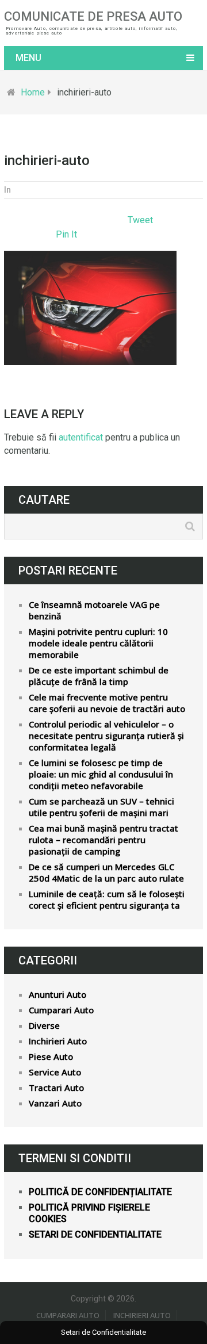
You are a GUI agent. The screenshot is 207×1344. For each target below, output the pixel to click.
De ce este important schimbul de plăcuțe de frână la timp (98, 675)
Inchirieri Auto (58, 1041)
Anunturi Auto (57, 994)
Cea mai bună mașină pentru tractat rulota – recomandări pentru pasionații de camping (103, 839)
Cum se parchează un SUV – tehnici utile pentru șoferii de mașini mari (101, 806)
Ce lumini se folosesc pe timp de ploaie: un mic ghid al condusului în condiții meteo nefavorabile (101, 774)
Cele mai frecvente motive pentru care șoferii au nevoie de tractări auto (107, 702)
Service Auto (55, 1072)
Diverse (44, 1025)
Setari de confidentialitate (95, 1234)
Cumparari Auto (61, 1010)
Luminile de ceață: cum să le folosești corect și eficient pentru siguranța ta (107, 899)
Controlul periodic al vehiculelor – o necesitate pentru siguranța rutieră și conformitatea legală (106, 735)
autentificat (81, 437)
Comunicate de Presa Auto (93, 16)
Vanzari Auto (55, 1103)
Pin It (66, 234)
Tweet (140, 220)
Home (33, 92)
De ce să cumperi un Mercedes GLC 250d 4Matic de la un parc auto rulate (106, 872)
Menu (28, 57)
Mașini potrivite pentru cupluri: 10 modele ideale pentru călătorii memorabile (98, 643)
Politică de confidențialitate (100, 1191)
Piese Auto (51, 1056)
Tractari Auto (56, 1087)
